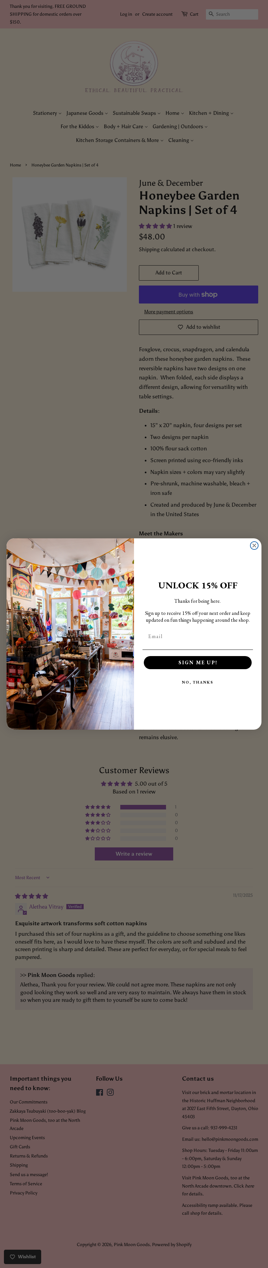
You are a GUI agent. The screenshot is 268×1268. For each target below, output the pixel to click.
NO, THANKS (197, 682)
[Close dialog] (254, 545)
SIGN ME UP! (197, 662)
